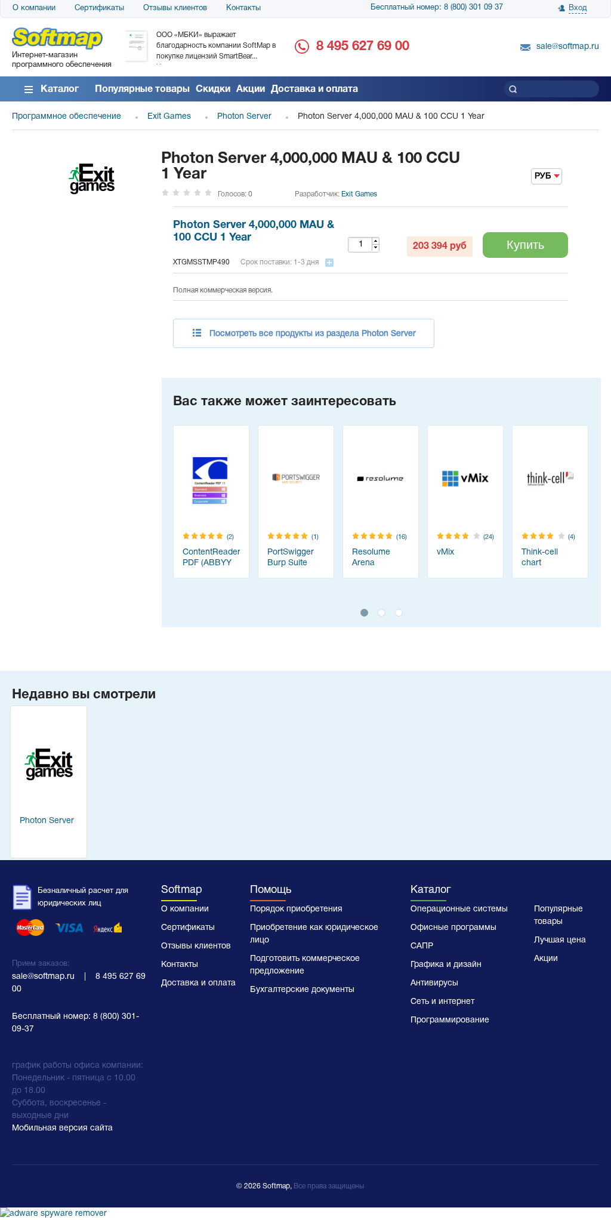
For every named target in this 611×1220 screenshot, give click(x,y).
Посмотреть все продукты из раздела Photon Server (312, 334)
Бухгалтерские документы (302, 990)
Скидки (213, 89)
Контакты (243, 8)
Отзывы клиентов (175, 8)
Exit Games (359, 194)
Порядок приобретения (296, 909)
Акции (250, 89)
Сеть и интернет (442, 1002)
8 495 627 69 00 (362, 47)
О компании (34, 8)
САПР (422, 946)
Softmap (181, 890)
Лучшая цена (560, 940)
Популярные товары (142, 89)
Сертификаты (99, 8)
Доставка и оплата (314, 89)
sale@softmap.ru (567, 47)
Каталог (60, 89)
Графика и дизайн (446, 965)
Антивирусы (434, 983)
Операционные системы (459, 909)
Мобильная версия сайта (62, 1128)
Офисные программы (453, 928)
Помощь (270, 890)
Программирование (450, 1020)
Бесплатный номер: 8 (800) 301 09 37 (437, 7)
